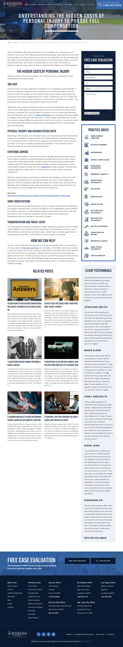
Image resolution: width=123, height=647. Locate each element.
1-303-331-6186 (54, 597)
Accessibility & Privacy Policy (83, 634)
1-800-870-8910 (104, 561)
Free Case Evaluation (77, 561)
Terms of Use (100, 634)
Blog (75, 4)
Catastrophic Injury (34, 596)
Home (9, 42)
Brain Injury (31, 611)
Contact (82, 4)
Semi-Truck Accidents (35, 589)
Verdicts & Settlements (54, 4)
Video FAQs (68, 4)
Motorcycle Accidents (35, 603)
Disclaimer (110, 634)
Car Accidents (32, 586)
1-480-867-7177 (82, 597)
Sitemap (68, 634)
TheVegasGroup (87, 641)
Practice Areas (30, 4)
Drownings (31, 614)
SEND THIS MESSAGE (91, 113)
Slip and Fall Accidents (35, 607)
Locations (90, 4)
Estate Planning (33, 618)
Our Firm (41, 4)
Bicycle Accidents (34, 600)
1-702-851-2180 (106, 597)
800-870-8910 (53, 613)
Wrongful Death (33, 593)
